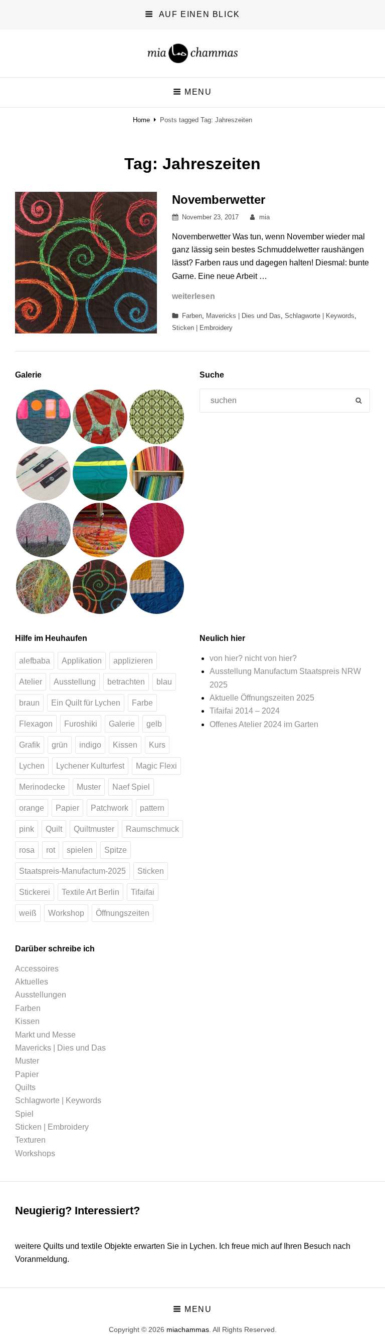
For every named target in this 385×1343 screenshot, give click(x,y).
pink (26, 829)
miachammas (187, 1329)
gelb (154, 724)
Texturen (30, 1140)
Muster (89, 787)
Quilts (25, 1087)
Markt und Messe (45, 1035)
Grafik (29, 745)
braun (29, 703)
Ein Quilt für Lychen (85, 703)
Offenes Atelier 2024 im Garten (264, 724)
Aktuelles (31, 981)
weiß (28, 913)
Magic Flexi (156, 766)
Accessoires (37, 968)
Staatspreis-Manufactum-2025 (72, 871)
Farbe (142, 703)
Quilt (54, 829)
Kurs (157, 745)
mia (264, 217)
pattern (152, 808)
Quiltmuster (94, 829)
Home (141, 120)
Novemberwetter (218, 199)
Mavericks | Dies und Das (243, 315)
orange (31, 808)
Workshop (66, 913)
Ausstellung (75, 682)
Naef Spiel (131, 787)
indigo (90, 745)
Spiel (24, 1114)
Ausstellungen (40, 994)
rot (50, 850)
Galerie (122, 724)
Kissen (125, 745)
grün (60, 745)
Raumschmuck (152, 829)
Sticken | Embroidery (202, 327)
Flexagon (36, 724)
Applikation (82, 660)
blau (164, 682)
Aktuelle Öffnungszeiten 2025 (262, 698)
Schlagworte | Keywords (319, 315)
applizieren (133, 660)
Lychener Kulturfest (90, 766)
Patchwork (109, 808)
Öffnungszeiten (122, 913)
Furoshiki (80, 724)
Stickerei (34, 892)
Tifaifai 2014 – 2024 (245, 711)
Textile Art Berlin (90, 892)
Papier (67, 808)
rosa (27, 850)
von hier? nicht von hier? (253, 658)
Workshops (35, 1153)
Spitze (115, 850)
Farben (192, 315)
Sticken (150, 871)
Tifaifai (142, 892)
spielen (80, 850)
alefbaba (34, 660)
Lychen (32, 766)
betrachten (126, 682)
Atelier (30, 682)
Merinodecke (42, 787)
